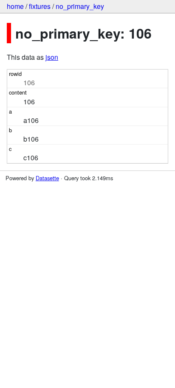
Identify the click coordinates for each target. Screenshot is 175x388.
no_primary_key (80, 6)
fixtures (40, 6)
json (51, 57)
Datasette (47, 178)
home (15, 6)
